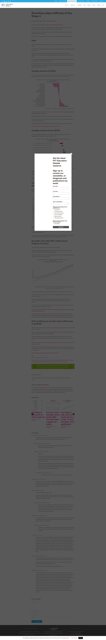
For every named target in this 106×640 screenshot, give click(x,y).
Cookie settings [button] (74, 638)
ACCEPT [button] (80, 638)
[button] (102, 5)
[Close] (71, 154)
